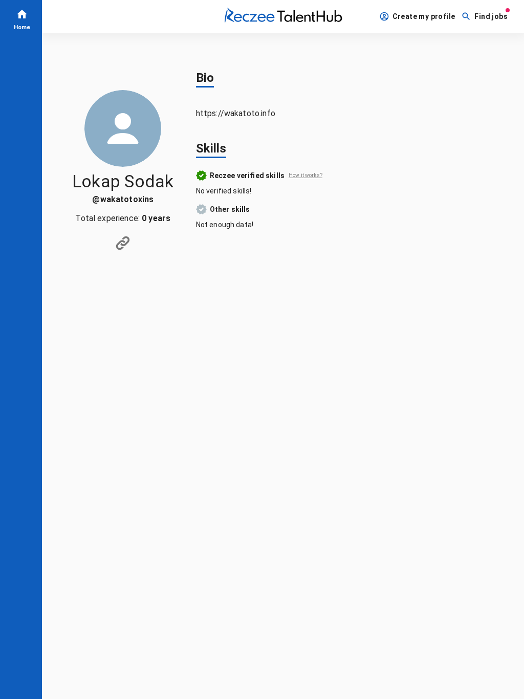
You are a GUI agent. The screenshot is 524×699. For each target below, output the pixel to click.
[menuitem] (21, 18)
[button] (418, 16)
